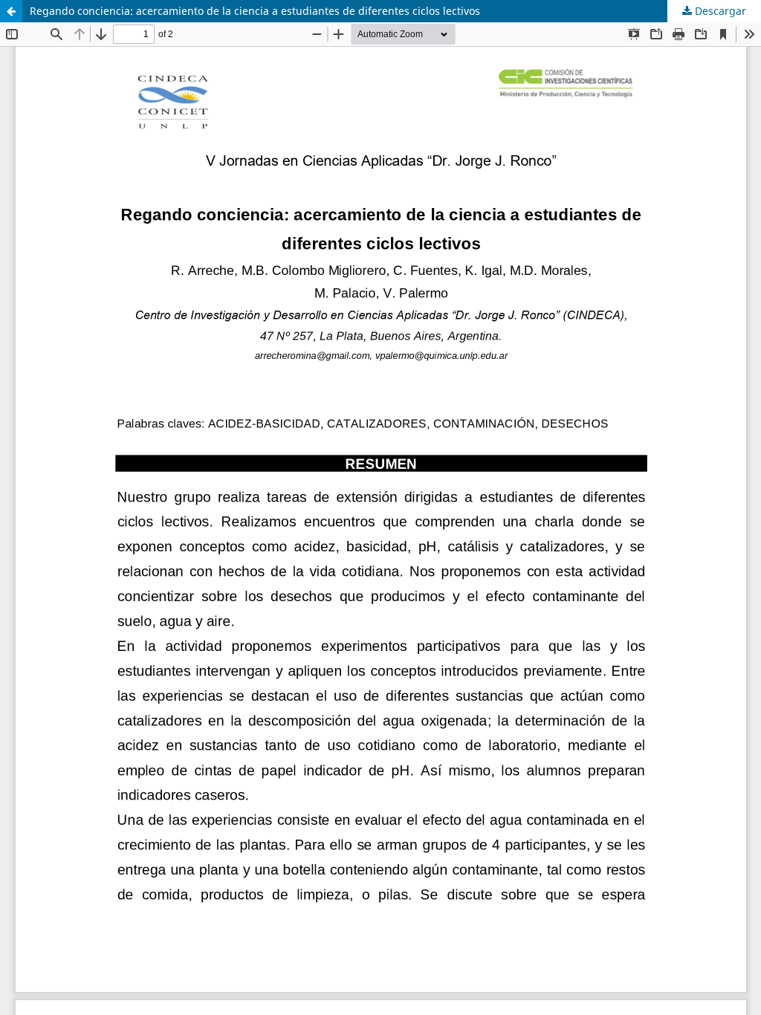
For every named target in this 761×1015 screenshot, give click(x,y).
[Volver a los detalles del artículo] (11, 11)
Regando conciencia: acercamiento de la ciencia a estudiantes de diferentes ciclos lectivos (255, 11)
